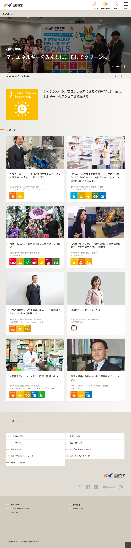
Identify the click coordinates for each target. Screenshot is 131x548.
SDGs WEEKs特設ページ (80, 456)
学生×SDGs (16, 449)
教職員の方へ (78, 508)
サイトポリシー (17, 504)
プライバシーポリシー (20, 508)
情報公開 (14, 512)
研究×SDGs (16, 442)
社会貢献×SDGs (76, 442)
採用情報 (76, 504)
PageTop (128, 545)
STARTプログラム (18, 462)
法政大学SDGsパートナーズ (22, 456)
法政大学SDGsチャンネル (80, 449)
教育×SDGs (75, 436)
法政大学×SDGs (17, 436)
